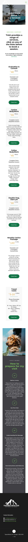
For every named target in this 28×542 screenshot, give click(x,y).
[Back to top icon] (14, 531)
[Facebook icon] (13, 536)
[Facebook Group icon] (14, 536)
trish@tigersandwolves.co (10, 518)
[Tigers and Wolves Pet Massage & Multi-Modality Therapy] (5, 2)
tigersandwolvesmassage (10, 521)
